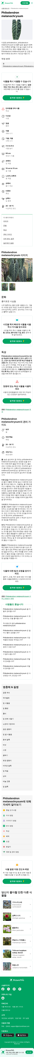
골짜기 (5, 755)
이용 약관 (18, 1018)
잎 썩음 (5, 771)
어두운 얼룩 (7, 766)
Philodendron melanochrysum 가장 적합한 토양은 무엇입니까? (16, 639)
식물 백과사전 (5, 8)
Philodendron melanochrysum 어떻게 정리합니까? (16, 667)
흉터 (4, 714)
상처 (4, 776)
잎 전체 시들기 (8, 719)
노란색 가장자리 (9, 724)
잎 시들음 (6, 703)
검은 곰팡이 (7, 729)
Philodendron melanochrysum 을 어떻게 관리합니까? (17, 610)
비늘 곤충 (6, 781)
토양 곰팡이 (7, 760)
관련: (16, 411)
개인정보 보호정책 (7, 1018)
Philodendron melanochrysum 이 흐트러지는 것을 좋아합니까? (17, 617)
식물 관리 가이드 (17, 1007)
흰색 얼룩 (6, 740)
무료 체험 (25, 3)
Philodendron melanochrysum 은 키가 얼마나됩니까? (17, 653)
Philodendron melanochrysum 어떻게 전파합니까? (16, 660)
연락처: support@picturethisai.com (17, 1026)
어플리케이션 (5, 1010)
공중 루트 (6, 693)
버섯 (4, 745)
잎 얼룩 (5, 787)
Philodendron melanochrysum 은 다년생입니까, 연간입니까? (17, 674)
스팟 (4, 750)
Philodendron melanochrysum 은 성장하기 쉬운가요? (17, 646)
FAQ (2, 1026)
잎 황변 (5, 708)
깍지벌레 (6, 698)
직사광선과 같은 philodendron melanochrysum (14, 624)
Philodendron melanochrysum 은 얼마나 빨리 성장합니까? (17, 632)
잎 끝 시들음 (7, 734)
